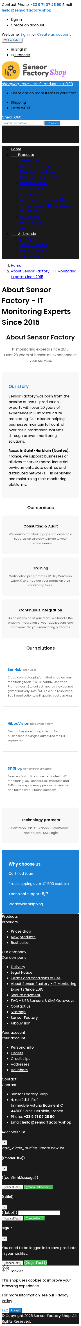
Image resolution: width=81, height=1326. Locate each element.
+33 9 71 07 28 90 (45, 4)
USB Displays (31, 194)
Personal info (22, 1047)
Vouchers (19, 1070)
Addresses (20, 1064)
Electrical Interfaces (38, 171)
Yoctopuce (29, 256)
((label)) (9, 1212)
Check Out (13, 117)
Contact (9, 4)
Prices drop (21, 931)
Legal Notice (21, 972)
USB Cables (30, 216)
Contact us (20, 1006)
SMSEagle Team (34, 250)
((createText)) (34, 1218)
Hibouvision (20, 1023)
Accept (15, 1310)
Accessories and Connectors (45, 205)
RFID (24, 228)
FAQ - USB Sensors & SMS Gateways (42, 1000)
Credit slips (20, 1058)
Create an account (28, 25)
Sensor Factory (33, 245)
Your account (13, 1032)
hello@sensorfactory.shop (26, 10)
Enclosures (29, 211)
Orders (17, 1053)
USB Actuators (32, 188)
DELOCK (27, 239)
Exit (5, 1310)
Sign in (16, 19)
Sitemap (18, 1012)
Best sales (20, 942)
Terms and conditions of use (36, 978)
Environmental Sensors (40, 177)
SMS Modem (30, 160)
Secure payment (25, 995)
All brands (23, 233)
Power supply (32, 222)
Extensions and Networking (43, 199)
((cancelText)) (12, 1187)
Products (22, 154)
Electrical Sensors (35, 166)
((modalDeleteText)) (38, 1187)
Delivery (18, 966)
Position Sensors (34, 183)
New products (23, 937)
